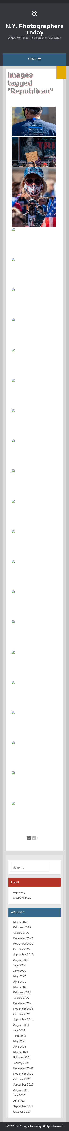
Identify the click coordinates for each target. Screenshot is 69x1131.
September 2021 (23, 1019)
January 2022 (21, 998)
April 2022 (19, 981)
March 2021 (20, 1052)
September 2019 (23, 1106)
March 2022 (20, 987)
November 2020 (23, 1073)
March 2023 (20, 922)
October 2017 (22, 1111)
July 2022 (19, 965)
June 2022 (19, 970)
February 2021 (22, 1057)
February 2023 (22, 927)
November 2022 (23, 943)
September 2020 (23, 1084)
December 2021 (23, 1003)
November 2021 (23, 1008)
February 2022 (22, 992)
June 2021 (19, 1035)
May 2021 (19, 1041)
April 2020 (19, 1101)
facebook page (22, 897)
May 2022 (19, 976)
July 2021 (19, 1030)
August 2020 (21, 1090)
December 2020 (23, 1068)
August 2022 (21, 960)
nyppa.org (19, 892)
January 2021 (21, 1063)
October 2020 (22, 1079)
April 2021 (19, 1046)
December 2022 (23, 938)
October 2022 (22, 949)
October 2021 (22, 1014)
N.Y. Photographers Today (34, 29)
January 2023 (21, 933)
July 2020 (19, 1095)
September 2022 (23, 954)
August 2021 (21, 1025)
